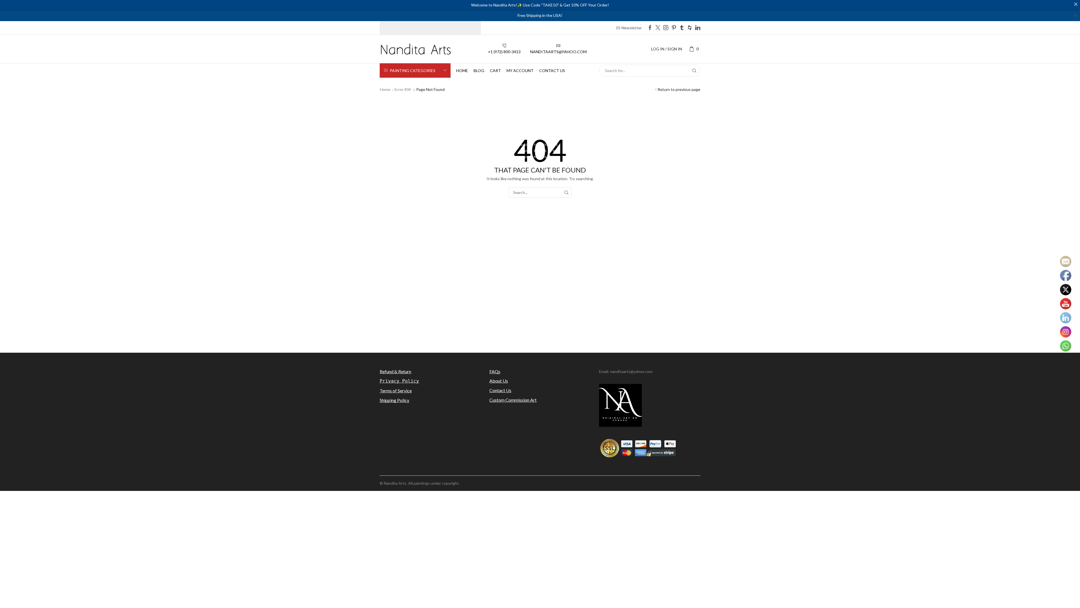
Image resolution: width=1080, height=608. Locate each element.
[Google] (689, 28)
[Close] (1076, 4)
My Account (520, 70)
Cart (495, 70)
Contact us (552, 70)
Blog (479, 70)
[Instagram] (665, 28)
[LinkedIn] (697, 28)
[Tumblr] (681, 28)
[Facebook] (649, 28)
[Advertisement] (540, 297)
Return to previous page (679, 89)
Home (462, 70)
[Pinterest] (673, 28)
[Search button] (694, 70)
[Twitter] (657, 28)
